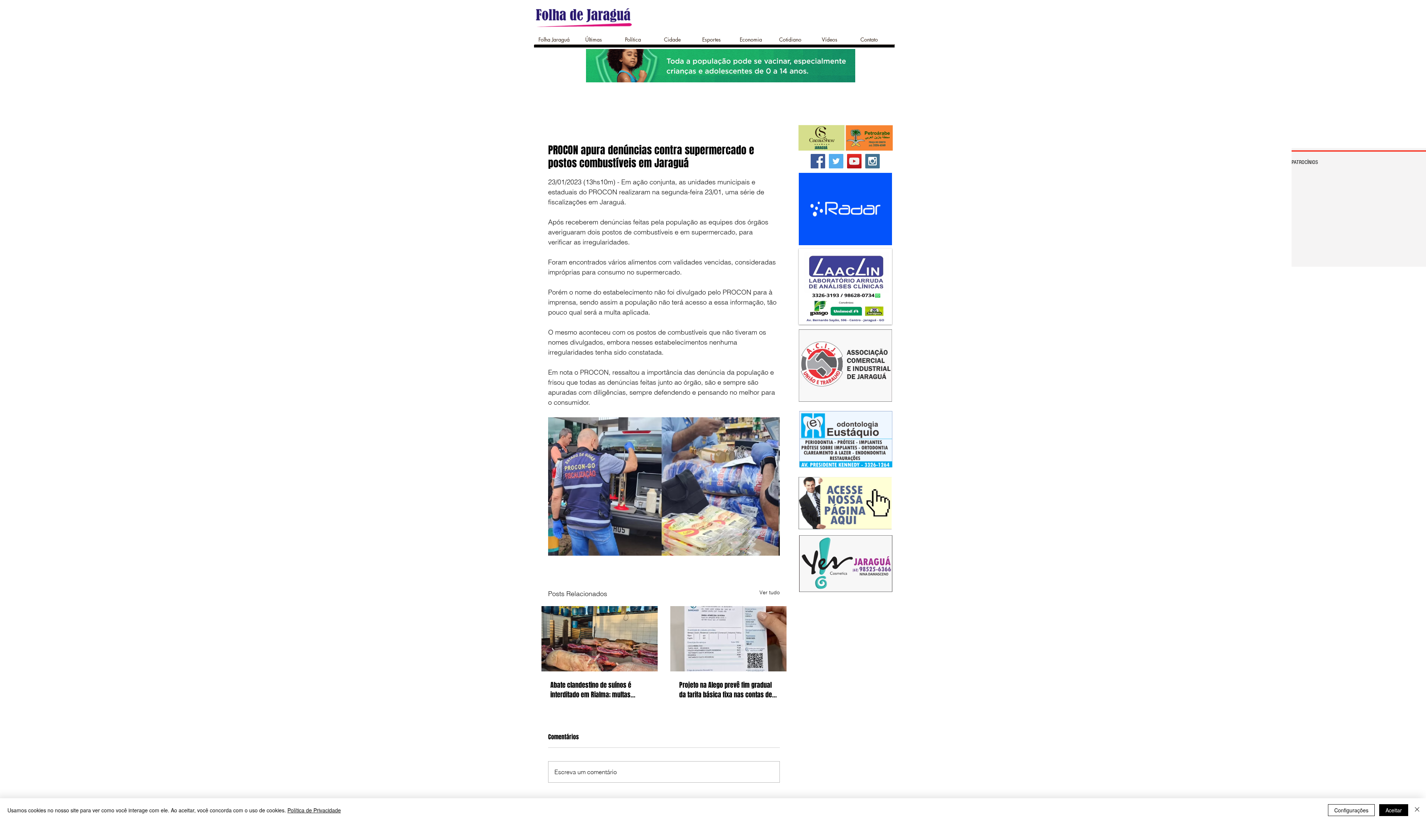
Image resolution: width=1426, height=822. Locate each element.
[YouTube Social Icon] (854, 161)
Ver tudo (769, 592)
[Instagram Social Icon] (872, 161)
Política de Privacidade (314, 810)
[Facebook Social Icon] (818, 161)
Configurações (1351, 810)
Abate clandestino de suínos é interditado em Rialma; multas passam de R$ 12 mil (590, 690)
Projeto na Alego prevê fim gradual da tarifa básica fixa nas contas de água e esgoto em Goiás (725, 690)
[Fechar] (1417, 810)
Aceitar (1394, 810)
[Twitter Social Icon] (836, 161)
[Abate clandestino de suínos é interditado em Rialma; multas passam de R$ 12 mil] (599, 638)
